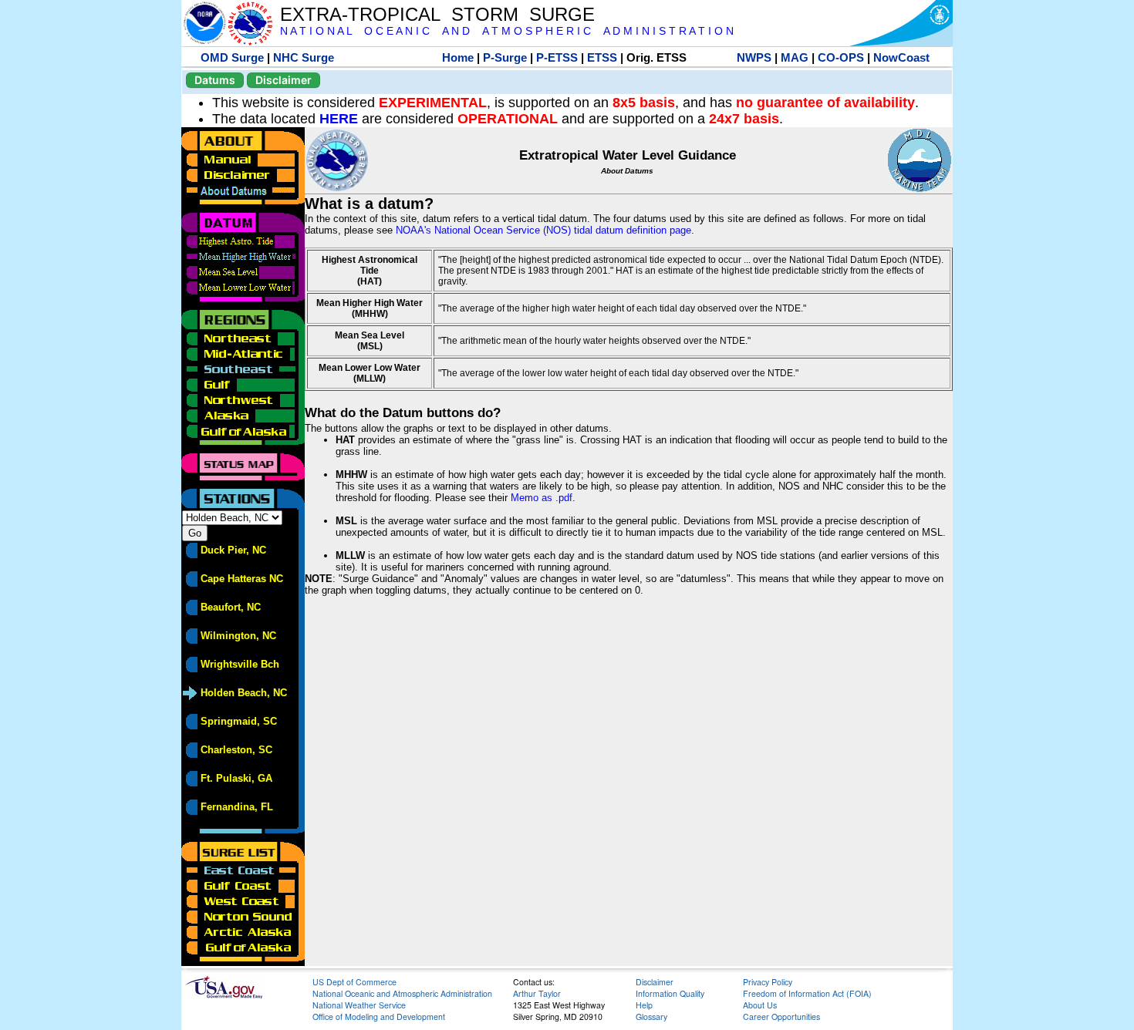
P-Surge (505, 57)
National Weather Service (359, 1005)
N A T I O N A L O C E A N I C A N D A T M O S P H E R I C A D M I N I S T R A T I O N (507, 31)
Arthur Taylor (537, 993)
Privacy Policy (767, 982)
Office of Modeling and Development (378, 1016)
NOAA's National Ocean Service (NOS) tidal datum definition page (543, 230)
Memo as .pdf (541, 497)
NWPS (754, 57)
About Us (760, 1005)
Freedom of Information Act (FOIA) (807, 993)
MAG (794, 57)
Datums (214, 79)
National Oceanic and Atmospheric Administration (402, 993)
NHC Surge (303, 57)
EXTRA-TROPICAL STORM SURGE (437, 14)
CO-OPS (841, 57)
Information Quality (670, 993)
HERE (338, 118)
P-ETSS (557, 57)
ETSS (602, 57)
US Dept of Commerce (354, 982)
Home (458, 57)
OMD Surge (232, 57)
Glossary (651, 1016)
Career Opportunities (781, 1016)
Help (644, 1005)
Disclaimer (283, 79)
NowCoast (901, 57)
